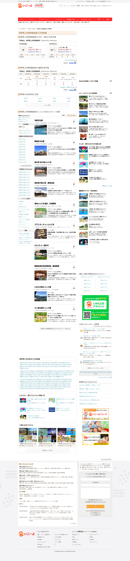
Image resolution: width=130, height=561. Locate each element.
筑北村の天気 (40, 387)
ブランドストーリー (94, 534)
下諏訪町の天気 (24, 373)
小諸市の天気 (22, 157)
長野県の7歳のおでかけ (24, 190)
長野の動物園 (30, 468)
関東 (32, 22)
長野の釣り (47, 468)
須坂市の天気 (22, 154)
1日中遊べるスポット (107, 5)
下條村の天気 (23, 383)
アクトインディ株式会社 (90, 531)
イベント (31, 19)
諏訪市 (40, 101)
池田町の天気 (67, 374)
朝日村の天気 (32, 387)
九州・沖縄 (84, 22)
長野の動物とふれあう (42, 472)
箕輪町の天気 (51, 373)
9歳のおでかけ (103, 290)
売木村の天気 (32, 383)
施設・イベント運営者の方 (43, 534)
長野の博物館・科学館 (53, 483)
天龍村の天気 (40, 383)
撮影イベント (22, 211)
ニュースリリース (41, 542)
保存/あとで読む (91, 1)
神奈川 (37, 22)
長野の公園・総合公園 (67, 477)
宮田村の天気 (41, 381)
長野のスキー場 (32, 487)
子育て (99, 19)
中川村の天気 (33, 381)
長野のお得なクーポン (24, 477)
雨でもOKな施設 (71, 115)
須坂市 (54, 101)
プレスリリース (93, 542)
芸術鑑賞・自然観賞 (23, 214)
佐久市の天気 (49, 366)
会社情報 (91, 539)
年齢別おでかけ (71, 19)
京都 (68, 22)
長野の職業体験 (61, 472)
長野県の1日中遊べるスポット (87, 396)
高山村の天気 (23, 388)
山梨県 (108, 372)
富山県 (94, 372)
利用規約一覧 (40, 537)
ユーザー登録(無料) (101, 1)
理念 (73, 537)
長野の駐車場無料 (46, 477)
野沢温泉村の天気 (43, 388)
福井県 (104, 372)
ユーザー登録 (22, 501)
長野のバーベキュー (39, 468)
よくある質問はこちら (95, 512)
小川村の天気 (52, 388)
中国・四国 (76, 22)
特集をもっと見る (107, 185)
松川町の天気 (68, 373)
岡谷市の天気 (22, 147)
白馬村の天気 (57, 387)
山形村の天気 (23, 387)
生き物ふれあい (22, 206)
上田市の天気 (22, 144)
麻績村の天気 (57, 385)
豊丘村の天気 (66, 383)
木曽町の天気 (58, 374)
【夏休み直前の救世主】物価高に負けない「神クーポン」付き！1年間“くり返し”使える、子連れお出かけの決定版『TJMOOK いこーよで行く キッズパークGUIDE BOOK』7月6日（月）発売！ (51, 512)
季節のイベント (22, 217)
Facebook (39, 544)
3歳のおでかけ (103, 280)
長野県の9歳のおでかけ (24, 195)
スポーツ (21, 204)
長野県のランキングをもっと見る (95, 368)
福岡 (88, 22)
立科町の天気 (61, 371)
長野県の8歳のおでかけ (24, 192)
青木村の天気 (60, 379)
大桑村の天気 (49, 385)
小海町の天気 (23, 371)
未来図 (91, 537)
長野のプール (60, 468)
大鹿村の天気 (23, 385)
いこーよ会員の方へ (95, 514)
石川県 (99, 372)
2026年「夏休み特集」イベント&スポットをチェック (25, 234)
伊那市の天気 (22, 159)
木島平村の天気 (32, 388)
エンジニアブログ (76, 544)
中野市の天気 (58, 364)
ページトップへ (107, 459)
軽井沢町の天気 (42, 371)
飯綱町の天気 (60, 376)
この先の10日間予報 (69, 60)
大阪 (65, 22)
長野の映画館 (44, 483)
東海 (48, 22)
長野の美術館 (63, 483)
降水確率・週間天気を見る (67, 87)
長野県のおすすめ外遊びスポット (88, 403)
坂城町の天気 (23, 376)
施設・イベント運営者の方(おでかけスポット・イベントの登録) (43, 501)
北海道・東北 (21, 22)
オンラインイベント (44, 19)
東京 (34, 22)
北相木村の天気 (51, 379)
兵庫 (71, 22)
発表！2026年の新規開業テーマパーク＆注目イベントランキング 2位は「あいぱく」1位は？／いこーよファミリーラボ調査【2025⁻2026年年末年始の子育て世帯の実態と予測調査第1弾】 (51, 519)
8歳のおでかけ (87, 290)
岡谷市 (68, 98)
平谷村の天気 (58, 381)
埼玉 (44, 22)
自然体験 (21, 201)
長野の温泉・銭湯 (23, 487)
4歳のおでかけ (87, 283)
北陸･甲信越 (83, 372)
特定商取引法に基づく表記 (43, 547)
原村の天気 (68, 379)
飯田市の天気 (22, 149)
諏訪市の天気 (22, 152)
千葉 (41, 22)
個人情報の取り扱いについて (95, 499)
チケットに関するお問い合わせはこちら (95, 510)
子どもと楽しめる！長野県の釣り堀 (89, 400)
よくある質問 (58, 537)
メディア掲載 (58, 542)
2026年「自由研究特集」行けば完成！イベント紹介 (25, 242)
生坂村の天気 (66, 385)
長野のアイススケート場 (43, 487)
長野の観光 (67, 468)
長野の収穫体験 (52, 472)
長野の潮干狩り (53, 487)
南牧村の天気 (32, 379)
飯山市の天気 (23, 366)
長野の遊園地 (22, 468)
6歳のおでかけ (87, 287)
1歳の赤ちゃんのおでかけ (104, 276)
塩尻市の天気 (40, 366)
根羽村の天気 (67, 381)
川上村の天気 (23, 379)
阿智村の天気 (50, 381)
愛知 (50, 22)
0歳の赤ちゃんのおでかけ (87, 276)
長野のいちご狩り (63, 487)
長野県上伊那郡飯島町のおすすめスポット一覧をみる (55, 328)
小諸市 (68, 101)
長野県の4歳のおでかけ (24, 182)
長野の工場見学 (23, 472)
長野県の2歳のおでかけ (24, 177)
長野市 (26, 98)
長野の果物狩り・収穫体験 (25, 489)
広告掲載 (39, 539)
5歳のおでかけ (103, 283)
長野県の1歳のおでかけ (24, 174)
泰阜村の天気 (49, 383)
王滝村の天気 (40, 385)
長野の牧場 (53, 468)
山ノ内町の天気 (42, 376)
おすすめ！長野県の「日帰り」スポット (90, 385)
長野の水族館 (70, 483)
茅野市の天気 (32, 366)
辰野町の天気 (43, 373)
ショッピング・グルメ (24, 209)
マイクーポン (80, 1)
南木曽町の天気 (49, 374)
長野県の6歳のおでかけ (24, 187)
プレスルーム (58, 539)
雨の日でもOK (89, 5)
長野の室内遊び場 (35, 483)
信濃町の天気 (51, 376)
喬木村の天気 (57, 383)
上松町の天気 (40, 374)
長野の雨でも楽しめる (24, 483)
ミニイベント (22, 224)
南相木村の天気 (41, 379)
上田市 (54, 98)
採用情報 (74, 542)
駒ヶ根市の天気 (22, 162)
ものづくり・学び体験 (24, 219)
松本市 (40, 98)
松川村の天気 (49, 387)
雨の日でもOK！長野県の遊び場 (88, 392)
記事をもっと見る (47, 450)
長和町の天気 (69, 371)
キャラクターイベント (24, 227)
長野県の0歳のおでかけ (24, 172)
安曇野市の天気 (24, 368)
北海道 (27, 22)
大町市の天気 (67, 364)
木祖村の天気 (32, 385)
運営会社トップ (76, 534)
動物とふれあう (97, 5)
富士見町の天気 (34, 373)
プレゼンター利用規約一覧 (61, 534)
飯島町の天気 (60, 373)
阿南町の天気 (32, 374)
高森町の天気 (23, 374)
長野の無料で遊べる (36, 477)
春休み (83, 5)
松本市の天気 (22, 141)
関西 (63, 22)
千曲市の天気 (57, 366)
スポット (22, 19)
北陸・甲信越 (56, 22)
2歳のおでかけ (87, 280)
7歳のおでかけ (103, 287)
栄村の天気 (60, 388)
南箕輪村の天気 (24, 381)
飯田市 (26, 101)
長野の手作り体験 (32, 472)
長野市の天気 (22, 139)
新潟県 (89, 372)
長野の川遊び (22, 478)
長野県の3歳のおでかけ (24, 179)
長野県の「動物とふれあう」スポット (89, 389)
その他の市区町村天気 (26, 165)
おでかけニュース (86, 19)
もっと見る (72, 523)
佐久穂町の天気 (32, 371)
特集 (107, 19)
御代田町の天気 (52, 371)
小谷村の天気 (66, 387)
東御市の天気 (66, 366)
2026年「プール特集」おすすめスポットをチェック (25, 238)
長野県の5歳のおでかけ (24, 185)
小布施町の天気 (32, 376)
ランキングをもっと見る (105, 377)
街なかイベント (22, 222)
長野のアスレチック (56, 477)
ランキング (59, 19)
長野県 (95, 374)
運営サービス (75, 539)
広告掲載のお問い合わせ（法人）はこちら (95, 501)
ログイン (109, 1)
